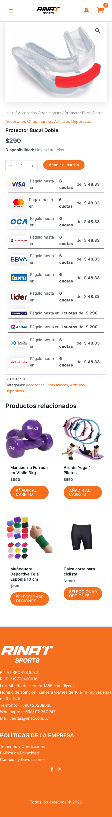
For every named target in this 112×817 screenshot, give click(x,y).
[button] (97, 31)
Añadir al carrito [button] (26, 492)
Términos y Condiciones (22, 746)
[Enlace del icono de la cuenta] (86, 10)
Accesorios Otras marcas (39, 113)
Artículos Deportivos (72, 121)
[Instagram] (60, 769)
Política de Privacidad (19, 753)
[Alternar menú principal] (10, 10)
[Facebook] (51, 769)
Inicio (9, 113)
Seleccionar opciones (29, 598)
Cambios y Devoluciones (23, 759)
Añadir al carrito (64, 164)
